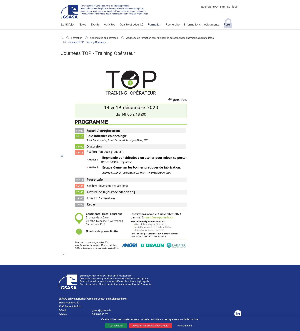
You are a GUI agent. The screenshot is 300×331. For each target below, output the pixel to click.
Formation (154, 24)
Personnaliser (185, 325)
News (82, 24)
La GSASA (67, 24)
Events (95, 24)
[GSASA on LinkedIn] (237, 313)
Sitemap (225, 6)
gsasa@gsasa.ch (101, 310)
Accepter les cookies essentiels (150, 325)
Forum (228, 24)
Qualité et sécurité (131, 24)
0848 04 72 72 (100, 314)
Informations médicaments (201, 24)
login (235, 6)
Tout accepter (115, 325)
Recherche (208, 6)
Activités (109, 24)
